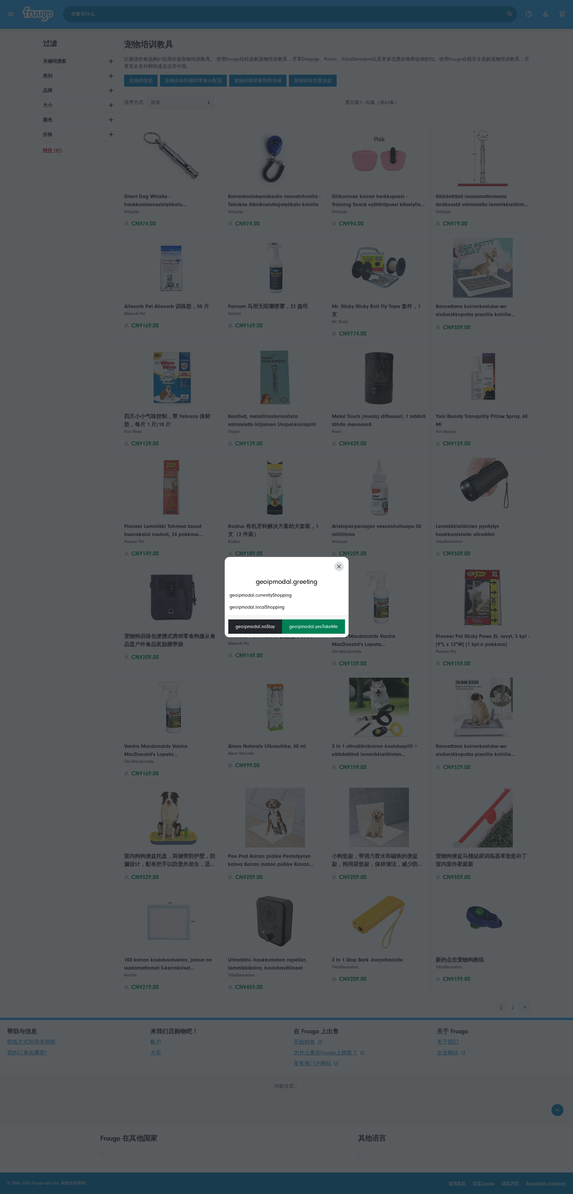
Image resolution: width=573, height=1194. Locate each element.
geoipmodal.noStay (255, 626)
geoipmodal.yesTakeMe (313, 626)
